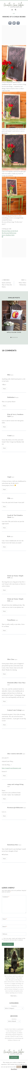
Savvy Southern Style (8, 235)
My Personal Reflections (9, 233)
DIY (14, 13)
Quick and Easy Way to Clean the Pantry (7, 283)
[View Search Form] (15, 10)
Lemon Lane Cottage (14, 710)
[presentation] (14, 316)
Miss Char (10, 659)
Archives (14, 1019)
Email (5, 926)
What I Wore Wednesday (22, 282)
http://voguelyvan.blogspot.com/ (11, 768)
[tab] (10, 337)
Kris (8, 536)
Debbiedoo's (11, 397)
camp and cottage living (15, 784)
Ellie (8, 498)
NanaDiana (11, 620)
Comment (6, 897)
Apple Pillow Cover (14, 332)
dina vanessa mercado (14, 753)
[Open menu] (12, 9)
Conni (9, 435)
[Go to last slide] (4, 318)
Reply (4, 388)
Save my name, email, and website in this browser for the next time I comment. (14, 939)
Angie (9, 477)
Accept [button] (18, 1066)
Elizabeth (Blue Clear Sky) (16, 682)
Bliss (8, 375)
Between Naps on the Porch (10, 231)
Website (5, 934)
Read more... (14, 995)
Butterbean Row (12, 845)
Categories (14, 1006)
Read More (14, 1069)
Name (5, 919)
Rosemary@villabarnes (15, 807)
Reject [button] (24, 1066)
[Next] (23, 318)
